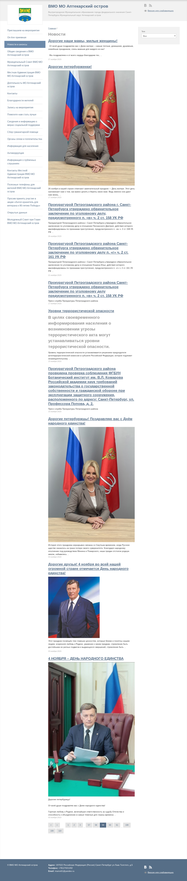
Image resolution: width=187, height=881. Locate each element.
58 (96, 825)
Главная (52, 28)
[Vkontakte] (145, 5)
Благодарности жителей (20, 100)
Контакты (12, 93)
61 (117, 825)
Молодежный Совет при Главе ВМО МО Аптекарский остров (23, 221)
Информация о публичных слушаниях (21, 162)
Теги (143, 32)
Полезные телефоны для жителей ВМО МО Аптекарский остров (24, 188)
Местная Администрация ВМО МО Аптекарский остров (23, 74)
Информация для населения (22, 146)
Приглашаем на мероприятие (23, 30)
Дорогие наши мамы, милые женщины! (82, 41)
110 (59, 831)
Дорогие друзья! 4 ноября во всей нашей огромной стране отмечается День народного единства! (88, 568)
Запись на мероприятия (20, 107)
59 (103, 825)
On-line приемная (16, 37)
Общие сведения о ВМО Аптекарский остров (20, 53)
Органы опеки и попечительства (24, 139)
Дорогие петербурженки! (70, 67)
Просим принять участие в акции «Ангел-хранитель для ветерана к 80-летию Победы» (23, 202)
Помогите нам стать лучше (21, 114)
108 (126, 825)
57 (89, 825)
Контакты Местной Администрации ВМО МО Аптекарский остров (21, 174)
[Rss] (150, 5)
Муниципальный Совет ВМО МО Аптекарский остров (24, 64)
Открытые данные (17, 212)
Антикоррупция (15, 153)
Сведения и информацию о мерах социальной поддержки (23, 123)
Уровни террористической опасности (81, 311)
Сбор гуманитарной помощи (22, 132)
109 (51, 831)
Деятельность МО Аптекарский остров (24, 85)
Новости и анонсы (17, 44)
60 (110, 825)
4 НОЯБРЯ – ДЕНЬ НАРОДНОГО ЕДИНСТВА (86, 658)
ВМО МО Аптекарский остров (78, 6)
